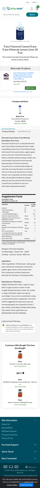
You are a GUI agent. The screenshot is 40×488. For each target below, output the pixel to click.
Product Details (8, 131)
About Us (6, 424)
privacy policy (12, 485)
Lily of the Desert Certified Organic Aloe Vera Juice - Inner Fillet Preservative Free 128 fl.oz (23, 76)
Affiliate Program (9, 431)
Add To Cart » (30, 88)
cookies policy (29, 482)
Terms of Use (7, 438)
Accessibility (7, 427)
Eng (27, 2)
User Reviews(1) (24, 131)
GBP (34, 2)
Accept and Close (26, 485)
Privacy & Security (9, 434)
